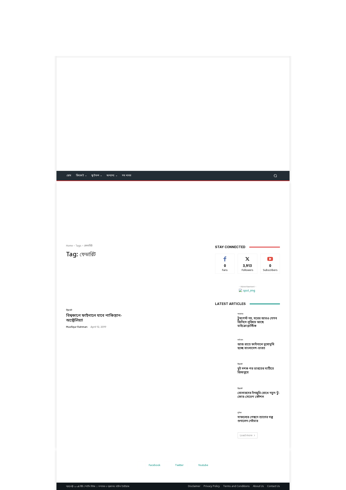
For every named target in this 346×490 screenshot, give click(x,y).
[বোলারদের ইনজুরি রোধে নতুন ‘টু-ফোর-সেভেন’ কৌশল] (224, 393)
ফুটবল (239, 413)
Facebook (154, 465)
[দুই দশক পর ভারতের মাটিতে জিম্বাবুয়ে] (224, 368)
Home (69, 246)
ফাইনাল (240, 340)
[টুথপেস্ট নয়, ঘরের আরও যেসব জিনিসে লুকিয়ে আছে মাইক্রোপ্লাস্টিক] (224, 320)
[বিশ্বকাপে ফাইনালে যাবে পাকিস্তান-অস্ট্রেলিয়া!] (99, 284)
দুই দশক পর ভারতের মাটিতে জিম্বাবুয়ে (255, 371)
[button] (275, 175)
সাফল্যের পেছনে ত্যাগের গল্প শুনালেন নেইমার (255, 419)
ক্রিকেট (69, 310)
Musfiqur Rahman (77, 326)
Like (224, 256)
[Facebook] (142, 465)
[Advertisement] (120, 28)
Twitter (179, 465)
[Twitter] (168, 465)
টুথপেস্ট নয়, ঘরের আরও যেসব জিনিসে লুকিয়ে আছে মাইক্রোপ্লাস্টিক (257, 322)
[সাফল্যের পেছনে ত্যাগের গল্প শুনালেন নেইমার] (224, 417)
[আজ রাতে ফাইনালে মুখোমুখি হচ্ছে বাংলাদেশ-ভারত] (224, 344)
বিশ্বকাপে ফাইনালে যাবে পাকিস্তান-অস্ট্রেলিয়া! (94, 318)
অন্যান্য (240, 314)
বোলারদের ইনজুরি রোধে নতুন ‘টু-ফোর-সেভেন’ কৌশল (258, 395)
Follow (247, 256)
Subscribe (270, 256)
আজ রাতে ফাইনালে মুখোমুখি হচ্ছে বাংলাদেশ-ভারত (255, 346)
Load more (246, 435)
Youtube (203, 465)
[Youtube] (191, 465)
